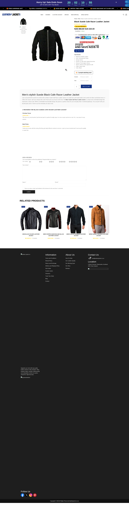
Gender (76, 76)
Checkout (47, 273)
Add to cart (86, 86)
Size (75, 80)
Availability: (77, 31)
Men (79, 18)
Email (57, 182)
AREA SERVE (84, 14)
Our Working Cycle (70, 263)
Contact (47, 281)
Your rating (25, 161)
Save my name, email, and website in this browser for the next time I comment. (44, 188)
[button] (66, 46)
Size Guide (48, 268)
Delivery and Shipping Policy (52, 265)
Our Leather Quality (70, 260)
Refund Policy (48, 260)
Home (75, 18)
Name (24, 182)
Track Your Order (49, 276)
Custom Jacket (49, 271)
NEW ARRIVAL (75, 14)
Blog (46, 278)
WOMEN (48, 14)
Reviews (68, 268)
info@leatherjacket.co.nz (98, 258)
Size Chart (80, 50)
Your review (25, 165)
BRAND (67, 14)
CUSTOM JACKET (57, 14)
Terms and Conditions (50, 258)
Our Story (68, 265)
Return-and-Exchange (50, 263)
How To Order (69, 258)
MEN (42, 14)
